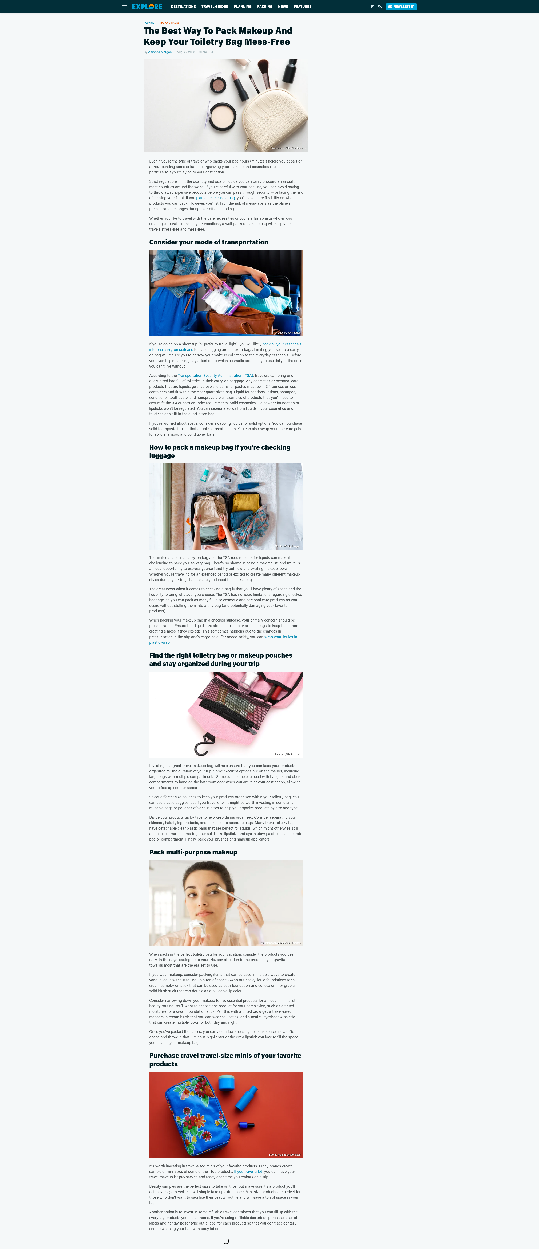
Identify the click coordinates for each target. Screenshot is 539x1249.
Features (302, 6)
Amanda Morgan (160, 52)
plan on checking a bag (215, 197)
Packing (264, 6)
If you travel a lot (248, 1171)
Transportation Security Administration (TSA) (215, 375)
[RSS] (380, 6)
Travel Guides (214, 6)
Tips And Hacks (169, 22)
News (283, 6)
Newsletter (404, 7)
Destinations (183, 6)
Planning (243, 6)
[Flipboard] (372, 6)
